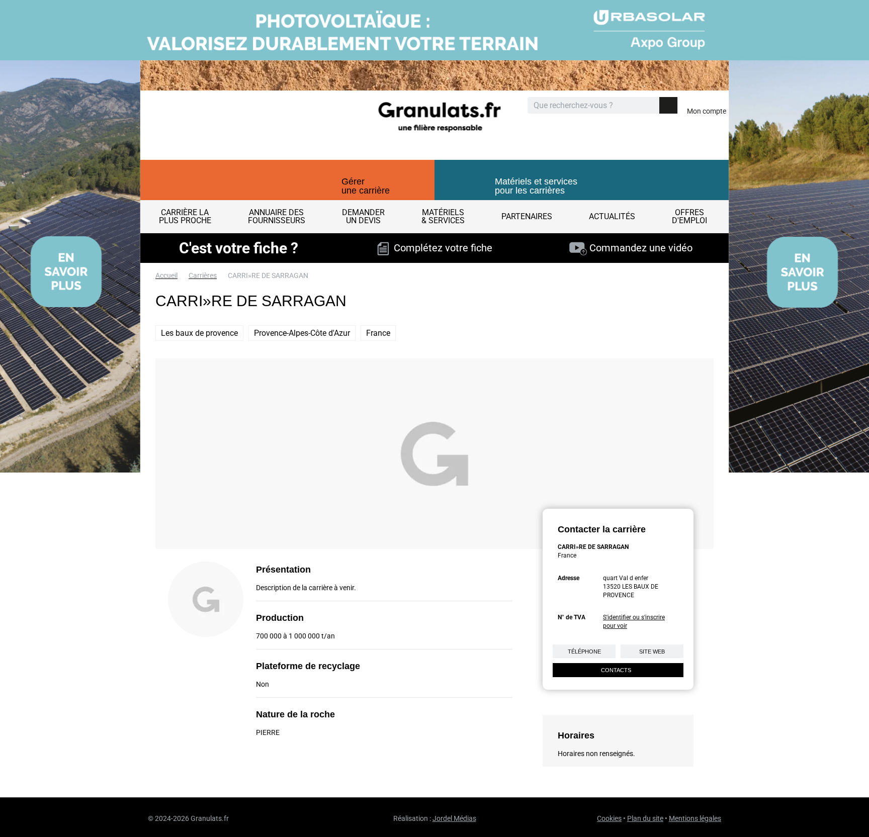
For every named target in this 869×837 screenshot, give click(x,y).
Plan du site (645, 818)
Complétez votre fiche (440, 248)
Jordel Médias (454, 818)
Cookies (609, 818)
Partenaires (526, 216)
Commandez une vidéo (639, 248)
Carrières (203, 275)
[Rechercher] (668, 105)
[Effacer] (651, 106)
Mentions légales (695, 818)
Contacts (616, 670)
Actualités (612, 216)
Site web (652, 651)
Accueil (166, 275)
